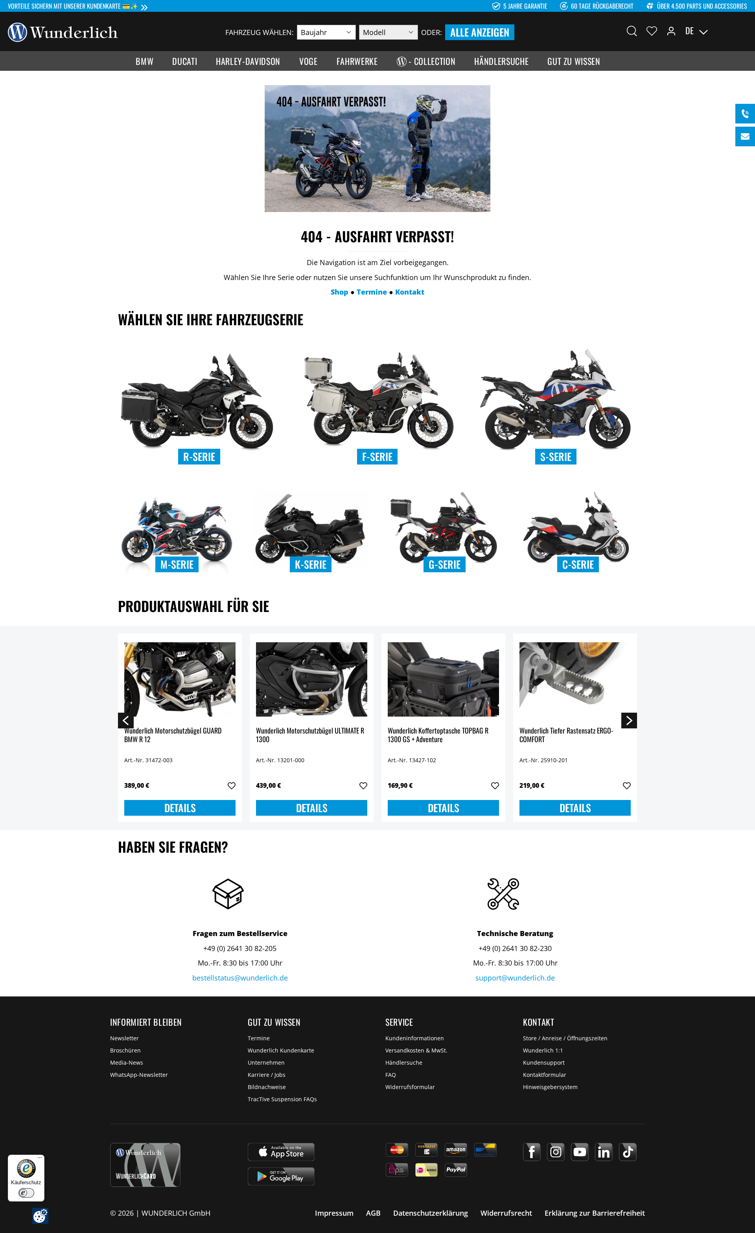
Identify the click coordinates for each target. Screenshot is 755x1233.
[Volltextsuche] (632, 31)
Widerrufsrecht (506, 1213)
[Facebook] (532, 1152)
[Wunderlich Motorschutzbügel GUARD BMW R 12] (180, 679)
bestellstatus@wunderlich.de (240, 977)
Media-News (126, 1062)
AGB (373, 1213)
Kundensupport (544, 1062)
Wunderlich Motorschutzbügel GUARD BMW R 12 (172, 735)
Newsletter (124, 1038)
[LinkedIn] (604, 1152)
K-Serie (310, 564)
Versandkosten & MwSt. (416, 1050)
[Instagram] (556, 1152)
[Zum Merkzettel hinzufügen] (232, 786)
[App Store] (281, 1152)
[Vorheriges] (126, 720)
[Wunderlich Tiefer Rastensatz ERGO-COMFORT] (575, 679)
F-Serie (377, 456)
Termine (259, 1038)
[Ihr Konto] (671, 31)
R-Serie (199, 456)
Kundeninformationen (414, 1038)
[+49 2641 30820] (745, 113)
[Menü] (39, 1159)
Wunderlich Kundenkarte (281, 1050)
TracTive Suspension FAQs (282, 1099)
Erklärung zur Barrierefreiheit (595, 1213)
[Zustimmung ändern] (40, 1216)
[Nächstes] (629, 720)
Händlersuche (403, 1062)
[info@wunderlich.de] (745, 136)
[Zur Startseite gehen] (63, 31)
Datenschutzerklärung (430, 1213)
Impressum (334, 1213)
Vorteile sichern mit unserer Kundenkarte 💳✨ (73, 6)
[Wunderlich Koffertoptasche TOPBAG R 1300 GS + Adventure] (443, 679)
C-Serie (578, 564)
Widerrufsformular (410, 1087)
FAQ (390, 1074)
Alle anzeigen (479, 32)
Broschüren (125, 1050)
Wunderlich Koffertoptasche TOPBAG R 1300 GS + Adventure (438, 735)
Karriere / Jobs (266, 1074)
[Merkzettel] (652, 31)
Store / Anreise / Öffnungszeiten (565, 1038)
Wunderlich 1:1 (543, 1050)
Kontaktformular (544, 1074)
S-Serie (555, 456)
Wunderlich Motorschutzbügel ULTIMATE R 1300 (310, 735)
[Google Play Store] (281, 1176)
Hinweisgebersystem (550, 1087)
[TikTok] (628, 1152)
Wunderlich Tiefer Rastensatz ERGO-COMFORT (566, 735)
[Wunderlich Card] (145, 1165)
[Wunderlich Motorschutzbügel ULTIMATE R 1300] (311, 679)
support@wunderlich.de (515, 977)
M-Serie (176, 564)
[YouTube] (580, 1152)
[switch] (26, 1193)
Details (180, 807)
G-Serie (444, 564)
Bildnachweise (267, 1087)
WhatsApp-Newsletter (139, 1074)
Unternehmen (266, 1062)
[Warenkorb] (742, 31)
